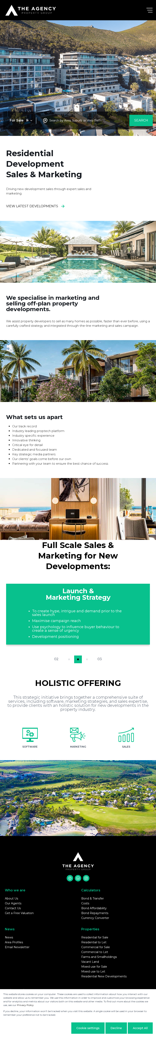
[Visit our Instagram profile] (86, 878)
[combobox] (74, 120)
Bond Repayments (94, 913)
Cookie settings (88, 1028)
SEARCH (141, 120)
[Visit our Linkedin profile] (78, 878)
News (9, 937)
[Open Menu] (149, 10)
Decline (116, 1028)
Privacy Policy (25, 1005)
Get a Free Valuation (19, 913)
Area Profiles (14, 942)
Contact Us (13, 908)
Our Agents (13, 903)
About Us (11, 898)
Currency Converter (95, 918)
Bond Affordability (94, 908)
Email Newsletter (17, 947)
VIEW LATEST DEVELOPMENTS (32, 206)
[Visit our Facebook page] (70, 878)
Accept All (140, 1028)
